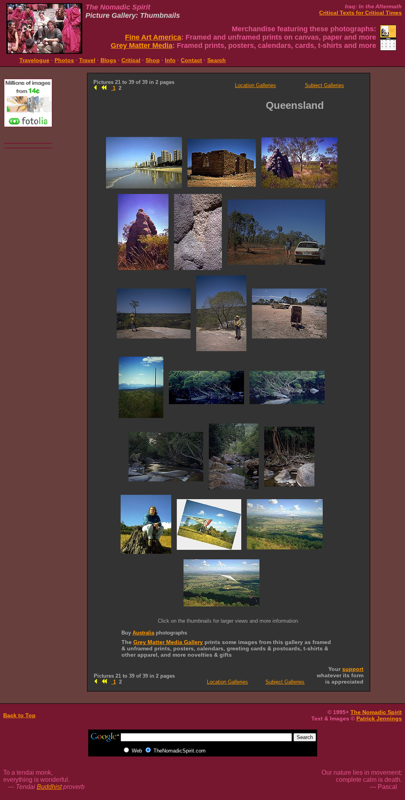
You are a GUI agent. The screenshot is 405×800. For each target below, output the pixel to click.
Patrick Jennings (379, 718)
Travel (87, 60)
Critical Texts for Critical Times (360, 13)
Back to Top (19, 715)
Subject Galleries (324, 85)
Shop (153, 60)
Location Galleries (255, 85)
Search (216, 60)
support (352, 669)
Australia (143, 633)
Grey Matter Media (141, 45)
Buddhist (49, 786)
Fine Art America (153, 37)
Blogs (108, 60)
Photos (64, 60)
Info (170, 60)
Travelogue (34, 60)
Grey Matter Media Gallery (168, 642)
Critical (130, 60)
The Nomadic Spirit (376, 712)
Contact (191, 60)
